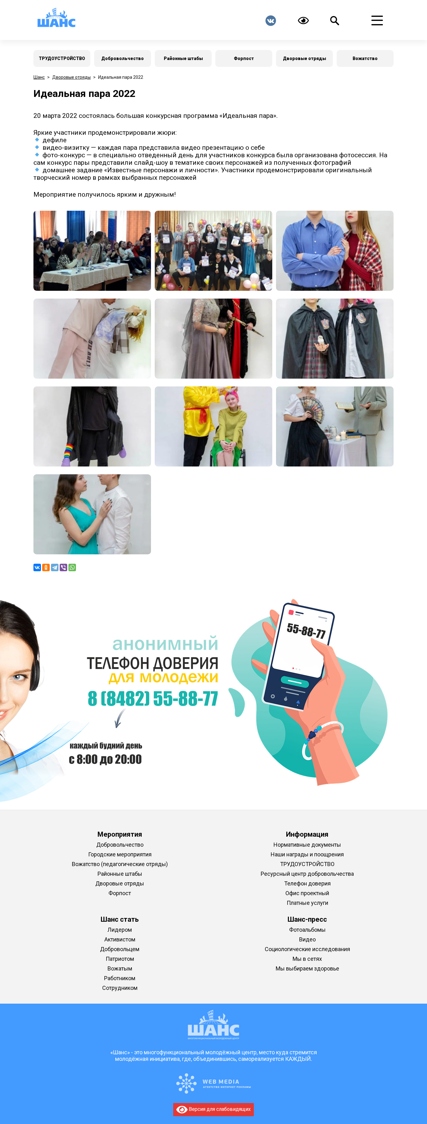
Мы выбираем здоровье (307, 968)
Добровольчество (122, 58)
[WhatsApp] (72, 567)
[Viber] (63, 567)
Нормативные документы (307, 844)
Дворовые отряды (304, 58)
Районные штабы (183, 58)
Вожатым (120, 968)
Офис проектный (307, 893)
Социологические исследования (307, 949)
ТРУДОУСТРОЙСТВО (62, 58)
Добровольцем (119, 949)
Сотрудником (120, 988)
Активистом (119, 939)
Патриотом (120, 958)
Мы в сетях (307, 958)
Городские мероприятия (120, 854)
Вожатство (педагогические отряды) (120, 864)
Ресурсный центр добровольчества (307, 873)
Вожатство (365, 58)
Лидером (120, 929)
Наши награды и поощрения (307, 854)
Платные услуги (307, 903)
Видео (307, 939)
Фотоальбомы (307, 929)
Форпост (244, 58)
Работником (119, 978)
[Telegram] (54, 567)
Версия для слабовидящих (219, 1109)
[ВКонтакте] (37, 567)
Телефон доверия (307, 883)
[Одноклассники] (46, 567)
